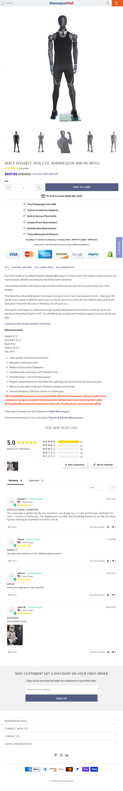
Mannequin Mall (65, 780)
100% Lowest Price (43, 267)
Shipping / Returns (22, 267)
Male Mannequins (60, 411)
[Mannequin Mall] (61, 3)
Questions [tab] (34, 480)
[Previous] (7, 68)
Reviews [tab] (13, 480)
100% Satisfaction (65, 267)
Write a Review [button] (105, 464)
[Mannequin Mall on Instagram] (61, 755)
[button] (109, 527)
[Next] (116, 68)
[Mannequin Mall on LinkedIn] (67, 755)
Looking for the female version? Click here (28, 323)
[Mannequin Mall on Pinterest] (55, 755)
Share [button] (14, 527)
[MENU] (1, 3)
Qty (6, 181)
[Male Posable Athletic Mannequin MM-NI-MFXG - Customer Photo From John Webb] (12, 466)
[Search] (108, 3)
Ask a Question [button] (76, 464)
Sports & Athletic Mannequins (66, 417)
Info (7, 267)
